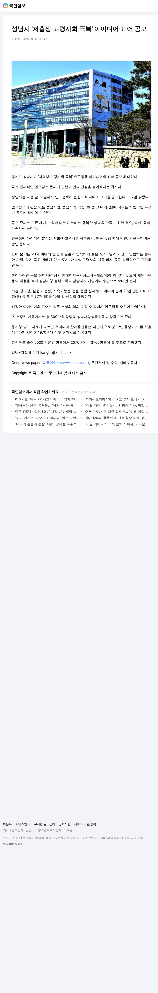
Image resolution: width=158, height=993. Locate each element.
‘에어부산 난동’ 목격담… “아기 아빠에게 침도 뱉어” (47, 405)
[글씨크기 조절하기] (139, 50)
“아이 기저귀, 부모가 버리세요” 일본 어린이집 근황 (47, 418)
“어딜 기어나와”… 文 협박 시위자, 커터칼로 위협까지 (117, 424)
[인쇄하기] (147, 50)
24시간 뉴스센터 (44, 824)
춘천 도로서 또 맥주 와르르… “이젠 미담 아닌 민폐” (117, 411)
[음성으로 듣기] (122, 50)
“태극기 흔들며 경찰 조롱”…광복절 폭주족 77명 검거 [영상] (47, 424)
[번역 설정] (131, 50)
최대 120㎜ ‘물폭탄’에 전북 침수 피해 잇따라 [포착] (117, 418)
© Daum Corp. (13, 843)
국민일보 (17, 6)
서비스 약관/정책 (85, 824)
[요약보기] (114, 50)
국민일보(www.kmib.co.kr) (67, 363)
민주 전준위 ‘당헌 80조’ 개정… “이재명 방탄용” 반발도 (47, 411)
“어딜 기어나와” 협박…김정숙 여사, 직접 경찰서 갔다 (117, 405)
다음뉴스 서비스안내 (16, 824)
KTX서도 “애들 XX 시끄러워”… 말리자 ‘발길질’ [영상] (47, 399)
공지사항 (64, 824)
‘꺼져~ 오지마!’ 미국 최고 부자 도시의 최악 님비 (117, 399)
